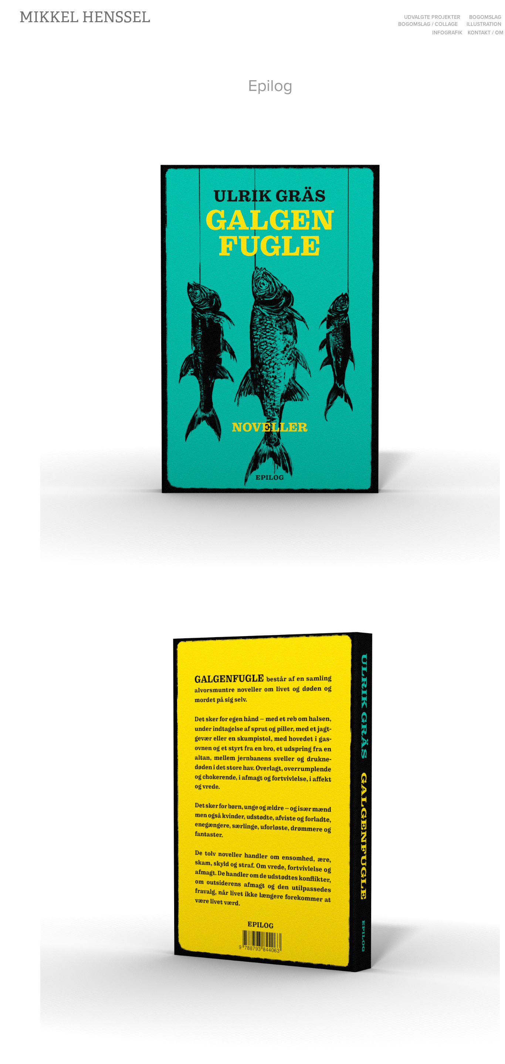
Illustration (484, 24)
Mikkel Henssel (84, 17)
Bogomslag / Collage (428, 24)
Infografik (447, 32)
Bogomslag (485, 17)
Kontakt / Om (486, 32)
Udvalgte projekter (432, 17)
